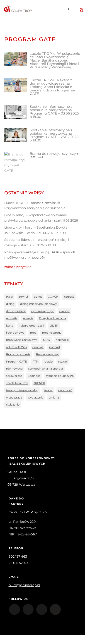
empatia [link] (11, 318)
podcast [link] (54, 347)
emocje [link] (64, 311)
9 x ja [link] (9, 296)
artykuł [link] (23, 296)
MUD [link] (46, 339)
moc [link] (33, 332)
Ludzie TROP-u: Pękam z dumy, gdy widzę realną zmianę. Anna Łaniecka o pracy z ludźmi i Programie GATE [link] (52, 87)
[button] (81, 11)
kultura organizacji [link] (31, 325)
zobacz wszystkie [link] (17, 267)
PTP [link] (35, 361)
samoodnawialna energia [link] (45, 368)
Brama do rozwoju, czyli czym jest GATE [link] (54, 155)
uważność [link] (65, 390)
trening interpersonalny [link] (22, 390)
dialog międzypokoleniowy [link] (38, 304)
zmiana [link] (54, 397)
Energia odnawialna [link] (52, 318)
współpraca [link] (14, 397)
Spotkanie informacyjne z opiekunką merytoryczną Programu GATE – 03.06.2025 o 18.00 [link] (54, 111)
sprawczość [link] (14, 375)
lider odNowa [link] (15, 332)
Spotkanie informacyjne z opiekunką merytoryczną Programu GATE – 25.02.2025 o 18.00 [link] (54, 135)
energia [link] (28, 318)
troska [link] (48, 390)
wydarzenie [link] (35, 397)
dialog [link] (10, 304)
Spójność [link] (34, 375)
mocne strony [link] (51, 332)
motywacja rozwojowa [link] (21, 339)
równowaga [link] (14, 368)
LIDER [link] (54, 325)
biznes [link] (38, 296)
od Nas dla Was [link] (16, 347)
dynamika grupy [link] (42, 311)
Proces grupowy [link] (47, 354)
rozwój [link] (63, 361)
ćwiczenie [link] (12, 404)
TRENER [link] (39, 383)
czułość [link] (69, 296)
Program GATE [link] (16, 361)
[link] (17, 9)
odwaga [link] (38, 347)
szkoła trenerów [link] (17, 383)
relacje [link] (48, 361)
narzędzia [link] (62, 339)
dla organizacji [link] (16, 311)
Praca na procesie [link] (18, 354)
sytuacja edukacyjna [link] (60, 375)
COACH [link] (53, 296)
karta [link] (9, 325)
